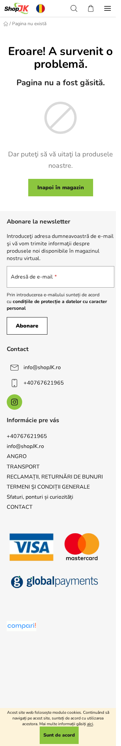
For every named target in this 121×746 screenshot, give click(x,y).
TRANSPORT (23, 466)
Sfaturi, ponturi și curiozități (40, 497)
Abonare (27, 326)
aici (90, 724)
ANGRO (17, 456)
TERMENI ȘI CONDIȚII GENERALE (48, 487)
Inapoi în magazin (60, 187)
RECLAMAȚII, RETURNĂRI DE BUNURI (55, 477)
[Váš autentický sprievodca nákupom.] (21, 626)
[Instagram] (14, 402)
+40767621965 (44, 383)
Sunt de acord (59, 735)
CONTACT (20, 507)
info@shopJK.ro (42, 367)
